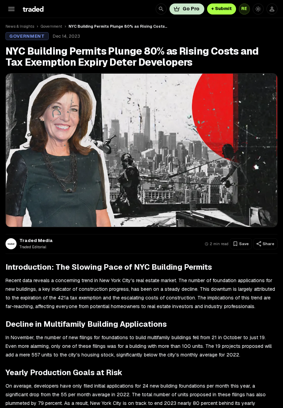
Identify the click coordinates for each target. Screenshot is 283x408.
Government (51, 26)
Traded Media (36, 240)
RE (244, 8)
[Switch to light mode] (258, 9)
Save (244, 243)
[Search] (161, 9)
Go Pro (191, 9)
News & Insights (20, 26)
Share (268, 243)
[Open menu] (11, 9)
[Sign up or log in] (271, 9)
